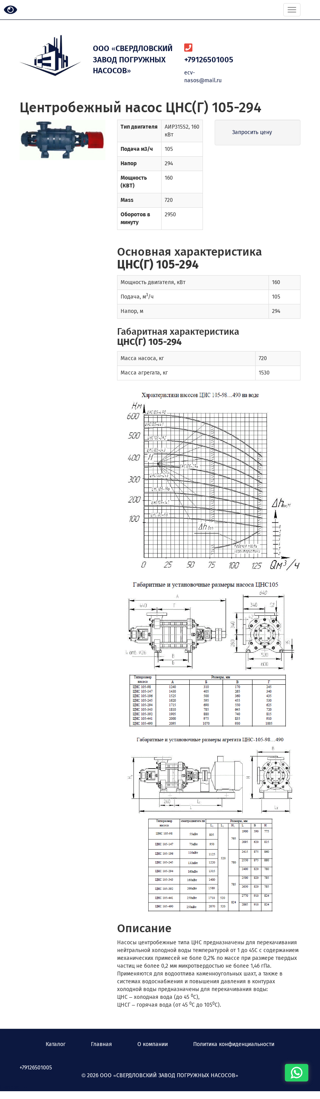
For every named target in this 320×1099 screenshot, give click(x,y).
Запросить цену (252, 132)
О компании (152, 1044)
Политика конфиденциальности (233, 1044)
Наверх (12, 1087)
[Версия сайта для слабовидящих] (10, 10)
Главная (101, 1044)
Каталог (56, 1044)
